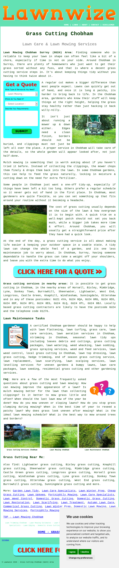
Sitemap (5, 540)
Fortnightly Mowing (62, 494)
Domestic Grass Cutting (54, 498)
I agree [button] (72, 552)
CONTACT (95, 25)
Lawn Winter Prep (91, 490)
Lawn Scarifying (45, 502)
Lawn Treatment (72, 502)
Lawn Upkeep (36, 494)
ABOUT (85, 25)
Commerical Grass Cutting (22, 506)
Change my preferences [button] (81, 558)
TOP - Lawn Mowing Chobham (23, 517)
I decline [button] (85, 552)
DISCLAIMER (108, 25)
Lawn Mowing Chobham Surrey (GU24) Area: (38, 52)
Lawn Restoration (16, 502)
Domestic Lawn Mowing (90, 506)
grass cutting (74, 484)
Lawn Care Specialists (59, 490)
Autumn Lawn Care (101, 502)
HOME (66, 25)
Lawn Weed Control (17, 498)
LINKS (75, 25)
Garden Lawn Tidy (26, 490)
